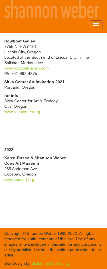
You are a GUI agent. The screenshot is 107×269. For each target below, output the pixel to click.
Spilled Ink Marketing (50, 263)
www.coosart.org (19, 179)
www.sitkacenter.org (22, 111)
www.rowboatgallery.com (26, 68)
